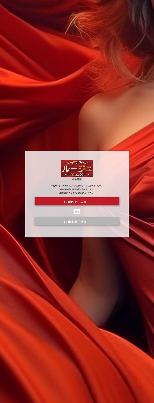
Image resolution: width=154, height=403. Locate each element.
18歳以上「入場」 (77, 201)
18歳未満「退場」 (77, 221)
